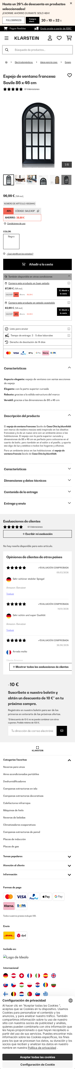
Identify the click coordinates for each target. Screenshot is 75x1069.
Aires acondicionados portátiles (21, 774)
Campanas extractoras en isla (20, 788)
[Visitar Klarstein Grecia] (45, 994)
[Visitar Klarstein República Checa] (13, 984)
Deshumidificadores (14, 781)
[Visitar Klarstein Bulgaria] (53, 984)
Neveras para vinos (14, 766)
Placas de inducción (14, 839)
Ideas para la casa (49, 62)
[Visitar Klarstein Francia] (29, 975)
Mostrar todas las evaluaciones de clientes (42, 666)
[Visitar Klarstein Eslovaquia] (5, 984)
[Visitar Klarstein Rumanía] (45, 984)
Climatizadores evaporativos (19, 824)
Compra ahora (32, 20)
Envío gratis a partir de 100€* (56, 28)
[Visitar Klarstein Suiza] (21, 975)
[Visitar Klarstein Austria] (13, 975)
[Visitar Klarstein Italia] (37, 975)
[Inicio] (10, 62)
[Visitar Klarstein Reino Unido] (53, 975)
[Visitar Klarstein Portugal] (29, 994)
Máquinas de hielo (13, 810)
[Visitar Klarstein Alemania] (5, 975)
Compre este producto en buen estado (28, 283)
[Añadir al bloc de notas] (69, 75)
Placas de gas (11, 846)
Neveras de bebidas (14, 817)
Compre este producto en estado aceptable (31, 302)
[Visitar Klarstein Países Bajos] (21, 994)
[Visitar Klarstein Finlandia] (5, 994)
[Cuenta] (50, 38)
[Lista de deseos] (59, 38)
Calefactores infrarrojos (16, 803)
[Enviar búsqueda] (6, 49)
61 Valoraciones (31, 89)
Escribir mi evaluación (39, 534)
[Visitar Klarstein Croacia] (37, 984)
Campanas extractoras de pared (21, 831)
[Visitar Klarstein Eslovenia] (37, 994)
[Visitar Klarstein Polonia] (29, 984)
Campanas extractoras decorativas (23, 795)
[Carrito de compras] (69, 38)
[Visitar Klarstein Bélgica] (13, 994)
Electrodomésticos (24, 62)
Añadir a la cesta (41, 264)
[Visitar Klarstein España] (45, 975)
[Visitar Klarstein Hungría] (21, 984)
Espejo (68, 62)
